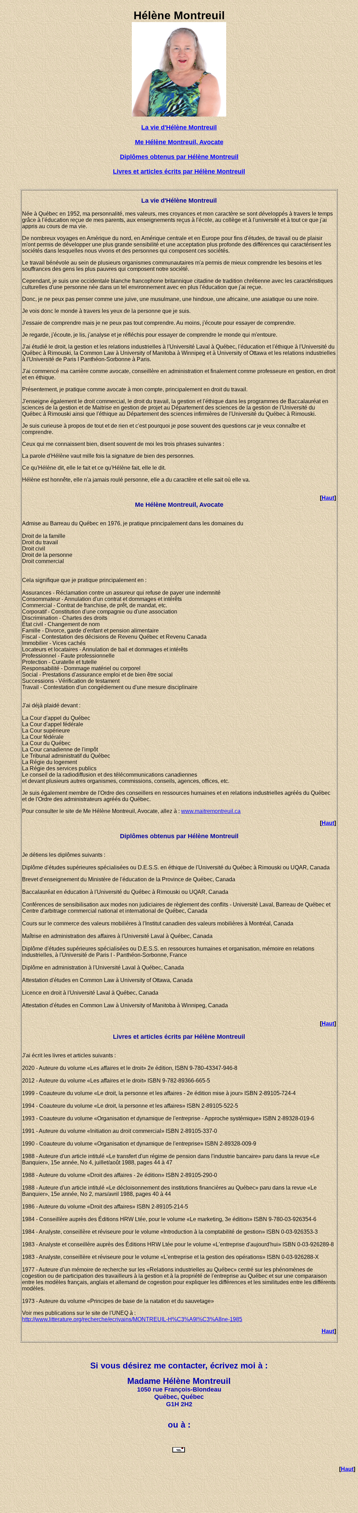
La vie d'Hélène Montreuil (179, 127)
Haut (328, 498)
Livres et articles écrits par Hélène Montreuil (179, 171)
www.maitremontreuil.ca (211, 811)
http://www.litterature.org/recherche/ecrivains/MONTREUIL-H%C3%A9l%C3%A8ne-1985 (132, 1319)
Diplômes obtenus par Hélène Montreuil (179, 156)
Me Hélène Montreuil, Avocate (179, 142)
